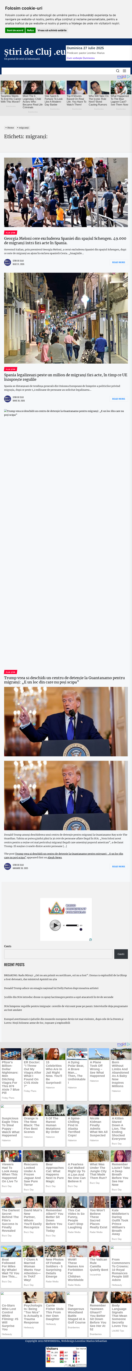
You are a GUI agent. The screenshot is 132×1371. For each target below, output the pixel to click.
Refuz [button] (30, 30)
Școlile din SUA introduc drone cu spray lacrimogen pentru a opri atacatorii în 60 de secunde (58, 997)
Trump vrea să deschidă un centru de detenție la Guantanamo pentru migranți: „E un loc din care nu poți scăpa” (64, 680)
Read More (118, 262)
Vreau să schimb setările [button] (52, 30)
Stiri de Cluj (18, 260)
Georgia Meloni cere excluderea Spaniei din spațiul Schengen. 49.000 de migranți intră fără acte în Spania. (65, 240)
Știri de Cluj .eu (35, 52)
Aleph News (55, 857)
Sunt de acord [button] (15, 30)
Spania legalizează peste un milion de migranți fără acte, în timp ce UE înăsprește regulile (65, 377)
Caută (7, 946)
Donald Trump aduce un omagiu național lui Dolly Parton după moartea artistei (51, 988)
